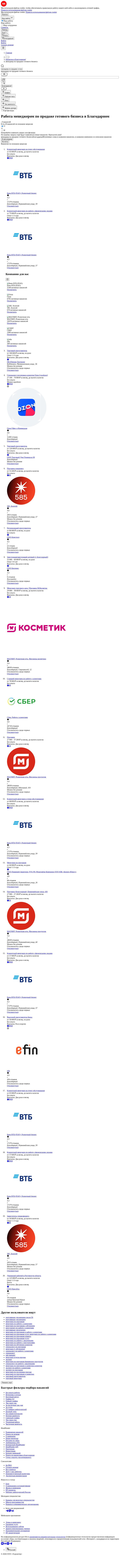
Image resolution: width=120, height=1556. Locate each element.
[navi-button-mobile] (3, 48)
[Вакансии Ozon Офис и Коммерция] (62, 407)
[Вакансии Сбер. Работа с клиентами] (62, 701)
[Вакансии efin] (62, 1050)
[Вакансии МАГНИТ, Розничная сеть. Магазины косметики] (62, 628)
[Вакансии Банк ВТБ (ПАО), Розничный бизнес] (62, 175)
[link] (5, 35)
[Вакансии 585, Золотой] (62, 491)
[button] (3, 41)
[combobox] (12, 69)
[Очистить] (4, 74)
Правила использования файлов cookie (41, 12)
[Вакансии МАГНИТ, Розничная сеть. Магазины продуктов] (62, 761)
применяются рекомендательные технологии (47, 1537)
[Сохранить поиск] (3, 80)
